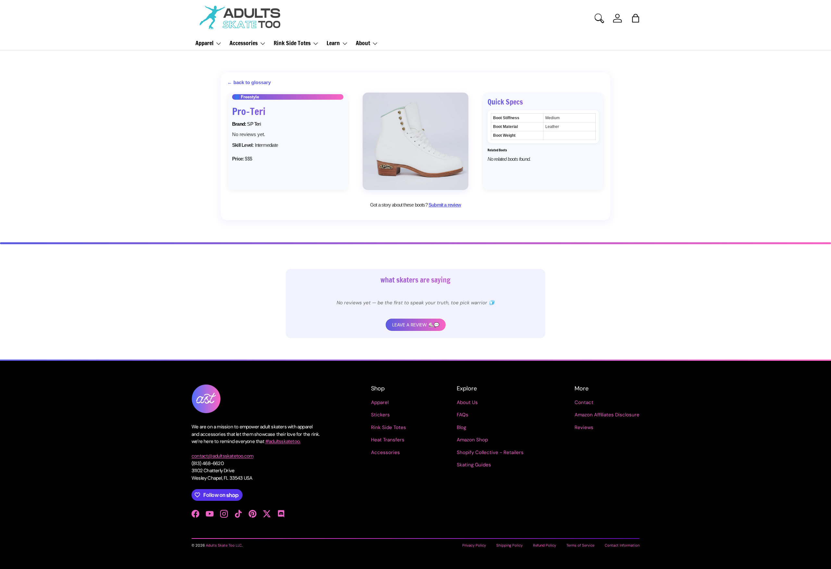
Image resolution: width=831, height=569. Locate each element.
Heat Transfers (387, 439)
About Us (467, 402)
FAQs (462, 414)
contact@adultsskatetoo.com (222, 456)
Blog (461, 427)
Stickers (380, 414)
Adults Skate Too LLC (224, 545)
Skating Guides (474, 465)
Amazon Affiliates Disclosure (607, 414)
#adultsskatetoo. (282, 441)
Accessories (243, 43)
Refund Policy (544, 545)
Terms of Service (580, 545)
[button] (635, 18)
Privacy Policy (474, 545)
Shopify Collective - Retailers (490, 452)
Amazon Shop (472, 439)
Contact (584, 402)
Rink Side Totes (292, 43)
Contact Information (622, 545)
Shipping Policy (509, 545)
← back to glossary (249, 82)
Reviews (584, 427)
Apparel (204, 43)
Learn (333, 43)
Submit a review (444, 205)
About (363, 43)
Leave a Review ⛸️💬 (415, 325)
